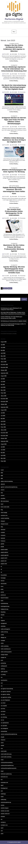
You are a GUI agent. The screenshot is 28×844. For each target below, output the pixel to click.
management (4, 623)
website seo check (5, 810)
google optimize (4, 552)
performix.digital (14, 19)
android (2, 495)
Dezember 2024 (4, 398)
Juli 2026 (3, 344)
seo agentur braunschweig (7, 688)
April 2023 (3, 455)
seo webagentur (4, 728)
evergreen (3, 535)
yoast (2, 833)
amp (2, 492)
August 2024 (3, 410)
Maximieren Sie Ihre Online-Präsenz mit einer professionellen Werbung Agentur (14, 248)
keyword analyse (4, 597)
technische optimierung (6, 773)
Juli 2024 (3, 412)
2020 (2, 475)
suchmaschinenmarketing (7, 762)
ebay (2, 526)
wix (1, 819)
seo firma (3, 708)
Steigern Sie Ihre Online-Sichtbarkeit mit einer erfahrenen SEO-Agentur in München (14, 48)
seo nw (2, 719)
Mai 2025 (3, 384)
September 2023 (4, 441)
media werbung (4, 631)
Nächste (10, 288)
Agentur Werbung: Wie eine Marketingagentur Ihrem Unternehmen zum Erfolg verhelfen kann (14, 270)
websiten (3, 816)
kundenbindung (4, 603)
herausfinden (4, 575)
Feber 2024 (3, 427)
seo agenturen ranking (6, 697)
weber (2, 796)
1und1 (2, 469)
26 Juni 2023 (6, 144)
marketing (3, 626)
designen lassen (4, 523)
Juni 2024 (3, 415)
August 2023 (3, 444)
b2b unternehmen (5, 501)
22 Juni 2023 (6, 254)
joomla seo (3, 594)
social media (3, 751)
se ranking (3, 674)
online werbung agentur (14, 185)
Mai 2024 (3, 418)
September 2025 (4, 373)
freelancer (3, 540)
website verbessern (5, 813)
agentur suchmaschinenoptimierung (9, 487)
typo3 (2, 785)
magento (3, 620)
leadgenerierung (4, 609)
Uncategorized (14, 65)
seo (1, 685)
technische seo (4, 776)
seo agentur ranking (5, 694)
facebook (3, 538)
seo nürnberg (4, 717)
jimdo (2, 589)
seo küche (3, 711)
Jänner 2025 (3, 395)
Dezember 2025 (4, 364)
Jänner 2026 (3, 361)
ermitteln (3, 532)
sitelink (2, 745)
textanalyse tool (4, 782)
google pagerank (4, 555)
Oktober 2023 (4, 438)
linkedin (2, 614)
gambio (2, 543)
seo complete (4, 705)
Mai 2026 (3, 350)
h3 (1, 572)
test (1, 779)
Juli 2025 (3, 378)
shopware (3, 739)
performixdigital (14, 54)
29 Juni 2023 (6, 73)
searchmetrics (4, 680)
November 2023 (4, 435)
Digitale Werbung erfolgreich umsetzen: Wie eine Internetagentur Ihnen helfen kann (14, 191)
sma (2, 748)
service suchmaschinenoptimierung (9, 734)
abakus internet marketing (7, 481)
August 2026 (3, 341)
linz (1, 617)
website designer (5, 808)
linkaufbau (3, 612)
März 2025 (3, 390)
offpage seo (3, 637)
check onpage (4, 512)
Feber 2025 (3, 392)
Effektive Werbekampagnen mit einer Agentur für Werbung (14, 171)
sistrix (2, 742)
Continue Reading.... (14, 61)
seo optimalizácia (5, 722)
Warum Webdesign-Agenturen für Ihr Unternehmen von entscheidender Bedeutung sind (14, 69)
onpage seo (3, 657)
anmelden (3, 498)
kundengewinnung (5, 606)
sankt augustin (4, 671)
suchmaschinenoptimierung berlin (8, 768)
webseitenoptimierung (6, 802)
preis (2, 660)
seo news (3, 714)
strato (2, 759)
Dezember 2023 (4, 432)
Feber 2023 (3, 461)
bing (2, 509)
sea (1, 677)
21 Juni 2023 (6, 275)
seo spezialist (4, 725)
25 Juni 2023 (6, 174)
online (2, 643)
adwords (3, 484)
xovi (2, 830)
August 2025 (3, 375)
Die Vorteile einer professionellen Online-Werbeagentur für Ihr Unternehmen (14, 212)
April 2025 (3, 387)
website (2, 805)
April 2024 (3, 421)
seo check (3, 702)
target (2, 771)
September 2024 (4, 407)
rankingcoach (4, 665)
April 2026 (3, 353)
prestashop (3, 663)
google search (4, 558)
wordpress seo (4, 825)
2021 (2, 478)
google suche (4, 563)
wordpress (3, 822)
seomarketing (4, 731)
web (2, 790)
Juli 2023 (3, 447)
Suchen (2, 296)
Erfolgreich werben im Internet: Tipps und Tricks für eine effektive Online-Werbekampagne (14, 121)
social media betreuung (6, 754)
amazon (2, 489)
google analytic (4, 549)
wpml (2, 827)
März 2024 (3, 424)
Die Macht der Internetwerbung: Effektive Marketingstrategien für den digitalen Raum (14, 87)
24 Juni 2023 (6, 196)
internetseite (3, 583)
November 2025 (4, 367)
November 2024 (4, 401)
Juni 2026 (3, 347)
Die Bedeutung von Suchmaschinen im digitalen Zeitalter (14, 321)
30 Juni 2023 (6, 54)
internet (2, 580)
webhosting (3, 799)
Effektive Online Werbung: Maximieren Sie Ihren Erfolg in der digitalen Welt (14, 140)
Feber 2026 (3, 358)
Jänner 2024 (3, 429)
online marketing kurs (6, 648)
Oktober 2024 (4, 404)
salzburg (3, 668)
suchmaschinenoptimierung (7, 765)
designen (3, 521)
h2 (1, 569)
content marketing (5, 518)
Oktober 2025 (4, 370)
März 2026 (3, 356)
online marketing (4, 646)
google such (3, 560)
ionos (2, 586)
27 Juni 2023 (6, 126)
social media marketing (6, 756)
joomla (2, 592)
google (2, 546)
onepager (3, 640)
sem (2, 683)
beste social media (5, 506)
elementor (3, 529)
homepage (3, 577)
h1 (1, 566)
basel (2, 504)
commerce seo (4, 515)
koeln (2, 600)
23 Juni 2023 (6, 218)
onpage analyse (4, 654)
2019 (2, 472)
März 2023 (3, 458)
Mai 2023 (3, 452)
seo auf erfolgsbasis (5, 700)
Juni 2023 (3, 449)
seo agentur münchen (14, 43)
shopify (2, 737)
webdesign (3, 793)
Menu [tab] (14, 31)
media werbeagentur (5, 629)
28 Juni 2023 (6, 92)
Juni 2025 (3, 381)
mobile (2, 634)
